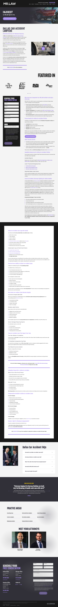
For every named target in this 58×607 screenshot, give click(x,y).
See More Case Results (30, 136)
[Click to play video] (43, 48)
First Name (35, 563)
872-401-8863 (18, 577)
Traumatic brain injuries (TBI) (14, 250)
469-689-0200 (52, 2)
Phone (5, 109)
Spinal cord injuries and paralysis (14, 251)
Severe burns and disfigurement (14, 253)
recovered (9, 52)
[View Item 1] (28, 93)
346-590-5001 (6, 590)
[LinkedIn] (21, 584)
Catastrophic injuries (9, 43)
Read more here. (50, 149)
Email (5, 112)
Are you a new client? (7, 115)
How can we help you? (8, 118)
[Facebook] (17, 584)
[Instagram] (16, 584)
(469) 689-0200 (11, 67)
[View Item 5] (30, 93)
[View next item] (47, 491)
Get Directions (5, 579)
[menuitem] (4, 605)
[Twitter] (19, 584)
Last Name (45, 563)
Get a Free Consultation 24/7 (9, 18)
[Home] (9, 4)
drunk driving (28, 418)
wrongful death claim (33, 187)
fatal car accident (37, 180)
